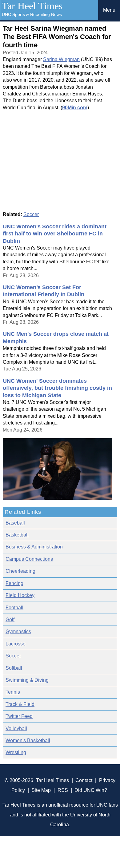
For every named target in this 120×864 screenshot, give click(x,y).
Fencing (14, 583)
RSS (63, 790)
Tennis (13, 692)
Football (14, 607)
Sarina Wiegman (61, 59)
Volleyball (16, 728)
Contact (83, 780)
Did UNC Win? (90, 790)
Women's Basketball (28, 740)
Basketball (17, 534)
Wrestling (16, 752)
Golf (10, 619)
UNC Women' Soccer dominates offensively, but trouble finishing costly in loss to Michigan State (57, 388)
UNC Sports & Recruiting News (32, 14)
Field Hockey (20, 595)
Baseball (15, 522)
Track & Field (20, 704)
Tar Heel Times (32, 5)
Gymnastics (18, 631)
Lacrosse (16, 643)
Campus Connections (29, 559)
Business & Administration (34, 546)
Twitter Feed (19, 716)
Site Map (41, 790)
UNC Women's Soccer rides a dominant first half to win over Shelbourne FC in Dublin (54, 233)
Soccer (31, 214)
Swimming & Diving (27, 680)
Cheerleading (20, 571)
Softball (14, 668)
